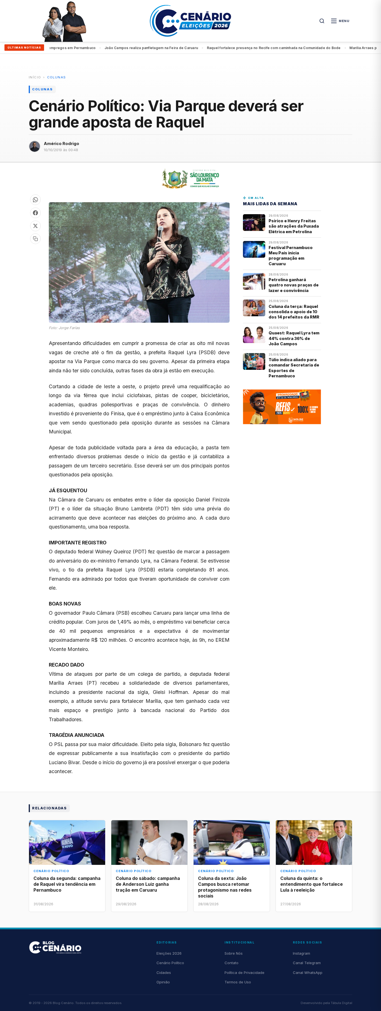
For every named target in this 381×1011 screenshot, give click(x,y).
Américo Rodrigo (61, 143)
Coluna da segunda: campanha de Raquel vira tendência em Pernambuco (66, 884)
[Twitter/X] (35, 226)
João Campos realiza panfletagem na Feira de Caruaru (133, 48)
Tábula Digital (341, 1003)
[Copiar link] (35, 238)
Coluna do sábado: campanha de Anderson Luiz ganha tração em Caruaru (148, 884)
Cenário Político (170, 963)
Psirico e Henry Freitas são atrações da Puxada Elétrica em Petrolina (294, 226)
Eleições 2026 (169, 953)
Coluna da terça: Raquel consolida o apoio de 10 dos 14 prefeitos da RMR (294, 312)
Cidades (163, 972)
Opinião (163, 982)
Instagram (301, 953)
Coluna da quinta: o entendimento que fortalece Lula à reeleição (311, 884)
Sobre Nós (234, 953)
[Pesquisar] (321, 20)
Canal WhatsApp (307, 972)
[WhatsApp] (35, 199)
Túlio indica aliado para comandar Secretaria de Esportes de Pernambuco (294, 367)
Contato (231, 963)
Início (35, 77)
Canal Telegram (307, 963)
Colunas (56, 77)
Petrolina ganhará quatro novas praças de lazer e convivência (294, 285)
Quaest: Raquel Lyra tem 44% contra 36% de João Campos (294, 338)
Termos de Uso (238, 982)
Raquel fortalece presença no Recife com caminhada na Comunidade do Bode (255, 48)
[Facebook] (35, 212)
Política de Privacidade (244, 972)
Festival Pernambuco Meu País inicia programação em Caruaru (291, 255)
